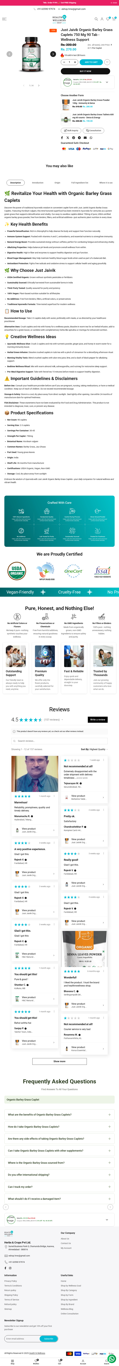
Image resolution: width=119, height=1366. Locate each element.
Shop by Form (67, 1295)
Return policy (10, 1290)
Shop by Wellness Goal (71, 1286)
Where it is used (106, 183)
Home (63, 1281)
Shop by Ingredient (69, 1300)
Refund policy (10, 1304)
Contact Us (66, 1243)
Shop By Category (69, 1290)
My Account (66, 1248)
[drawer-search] (96, 19)
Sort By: (85, 749)
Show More (82, 778)
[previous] (9, 54)
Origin (57, 183)
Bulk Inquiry (72, 130)
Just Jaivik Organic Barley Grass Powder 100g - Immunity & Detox (91, 101)
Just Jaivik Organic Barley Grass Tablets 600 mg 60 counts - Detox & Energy (93, 116)
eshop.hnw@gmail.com (74, 9)
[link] (66, 105)
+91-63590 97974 (46, 9)
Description (15, 183)
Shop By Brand (67, 1304)
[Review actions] (54, 796)
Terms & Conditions (13, 1286)
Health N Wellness (37, 1353)
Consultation (95, 130)
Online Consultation (70, 1314)
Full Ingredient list (79, 183)
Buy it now (85, 71)
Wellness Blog (67, 1309)
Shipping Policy (11, 1295)
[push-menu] (4, 19)
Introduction (37, 183)
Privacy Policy (10, 1281)
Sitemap (8, 1309)
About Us (65, 1239)
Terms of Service (11, 1300)
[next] (53, 54)
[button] (107, 62)
